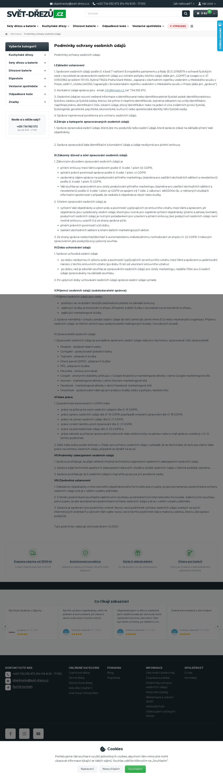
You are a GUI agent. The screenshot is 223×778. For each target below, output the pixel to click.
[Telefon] (8, 674)
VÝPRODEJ (179, 26)
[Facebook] (10, 733)
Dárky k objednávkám (137, 561)
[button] (214, 13)
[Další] (218, 626)
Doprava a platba (158, 677)
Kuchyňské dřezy (54, 26)
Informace (15, 34)
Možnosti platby (157, 692)
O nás (188, 672)
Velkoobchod (155, 706)
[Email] (8, 681)
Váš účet (207, 3)
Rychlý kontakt (23, 686)
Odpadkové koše (114, 26)
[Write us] (8, 687)
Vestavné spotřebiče (146, 26)
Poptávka (113, 677)
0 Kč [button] (205, 13)
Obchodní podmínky (160, 672)
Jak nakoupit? (182, 3)
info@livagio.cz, (115, 90)
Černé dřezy (77, 677)
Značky (14, 102)
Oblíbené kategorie (84, 667)
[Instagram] (24, 733)
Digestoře (16, 78)
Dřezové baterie (84, 26)
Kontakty (190, 677)
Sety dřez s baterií (80, 688)
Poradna (114, 667)
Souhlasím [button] (135, 768)
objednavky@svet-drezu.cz (30, 680)
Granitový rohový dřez (83, 693)
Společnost (194, 667)
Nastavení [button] (87, 768)
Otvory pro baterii (190, 561)
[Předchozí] (5, 626)
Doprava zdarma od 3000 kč (33, 561)
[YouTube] (38, 733)
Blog (110, 672)
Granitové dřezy (79, 672)
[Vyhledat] (186, 13)
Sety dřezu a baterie (21, 26)
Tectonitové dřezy (80, 682)
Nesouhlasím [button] (111, 768)
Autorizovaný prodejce (85, 561)
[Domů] (36, 13)
